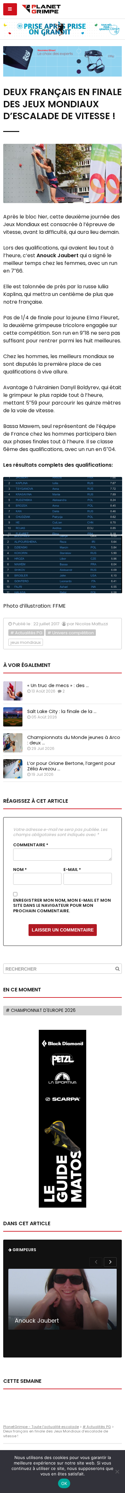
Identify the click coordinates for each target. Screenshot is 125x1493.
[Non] (117, 1471)
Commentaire (30, 845)
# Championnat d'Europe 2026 (41, 1010)
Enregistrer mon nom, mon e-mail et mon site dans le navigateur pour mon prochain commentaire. (62, 906)
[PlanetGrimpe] (41, 8)
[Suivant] (110, 1262)
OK (64, 1483)
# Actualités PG (26, 633)
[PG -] (62, 506)
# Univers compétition (70, 633)
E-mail (72, 869)
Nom (20, 869)
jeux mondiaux (26, 642)
